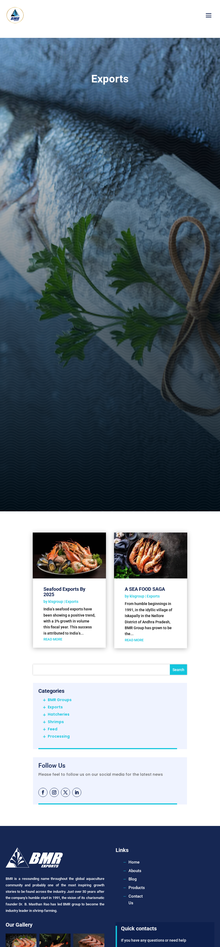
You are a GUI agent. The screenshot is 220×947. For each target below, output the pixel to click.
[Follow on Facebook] (42, 792)
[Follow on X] (65, 792)
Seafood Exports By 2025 (64, 591)
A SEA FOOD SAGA (145, 589)
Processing (59, 736)
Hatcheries (58, 714)
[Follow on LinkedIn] (76, 792)
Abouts (135, 870)
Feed (52, 729)
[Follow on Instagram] (54, 792)
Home (134, 862)
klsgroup (55, 601)
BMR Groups (60, 699)
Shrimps (56, 721)
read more (52, 639)
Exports (71, 601)
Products (137, 887)
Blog (133, 879)
